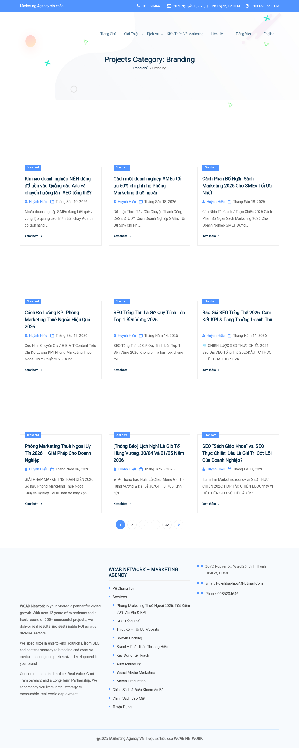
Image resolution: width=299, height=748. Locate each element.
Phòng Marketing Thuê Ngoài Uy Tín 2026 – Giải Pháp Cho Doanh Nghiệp (58, 453)
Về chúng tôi (123, 588)
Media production (131, 681)
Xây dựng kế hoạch (133, 655)
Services (120, 597)
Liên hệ (217, 34)
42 (167, 525)
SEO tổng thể (128, 621)
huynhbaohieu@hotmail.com (239, 583)
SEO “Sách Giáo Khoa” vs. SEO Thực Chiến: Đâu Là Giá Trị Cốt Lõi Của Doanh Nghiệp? (237, 453)
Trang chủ (140, 68)
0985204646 (152, 6)
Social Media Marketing (136, 672)
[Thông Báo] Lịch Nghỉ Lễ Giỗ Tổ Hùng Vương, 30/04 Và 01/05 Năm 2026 (149, 453)
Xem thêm (32, 236)
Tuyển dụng (122, 707)
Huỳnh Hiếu (38, 201)
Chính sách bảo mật (129, 698)
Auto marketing (129, 664)
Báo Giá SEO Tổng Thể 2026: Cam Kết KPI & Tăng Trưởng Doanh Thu (237, 316)
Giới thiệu (131, 34)
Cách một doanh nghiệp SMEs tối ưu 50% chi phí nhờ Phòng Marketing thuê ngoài (147, 186)
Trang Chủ (108, 34)
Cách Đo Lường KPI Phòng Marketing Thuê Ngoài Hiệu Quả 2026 (57, 319)
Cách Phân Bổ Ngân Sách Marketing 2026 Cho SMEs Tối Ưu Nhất (237, 186)
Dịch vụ (153, 34)
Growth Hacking (129, 638)
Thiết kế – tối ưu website (138, 629)
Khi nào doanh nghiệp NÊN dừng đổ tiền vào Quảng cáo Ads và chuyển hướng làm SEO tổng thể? (58, 186)
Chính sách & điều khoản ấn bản (139, 689)
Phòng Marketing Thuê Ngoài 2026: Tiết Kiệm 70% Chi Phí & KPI (153, 609)
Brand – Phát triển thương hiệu (142, 647)
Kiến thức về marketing (185, 34)
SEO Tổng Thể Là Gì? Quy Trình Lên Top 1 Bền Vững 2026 (149, 316)
